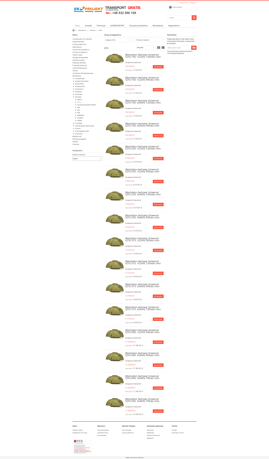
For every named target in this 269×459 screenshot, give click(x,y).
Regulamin (150, 438)
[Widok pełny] (163, 48)
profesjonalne (80, 86)
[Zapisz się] (193, 48)
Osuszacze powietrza (80, 52)
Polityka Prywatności (153, 435)
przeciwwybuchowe (82, 131)
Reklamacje (150, 433)
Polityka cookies (78, 430)
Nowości (75, 142)
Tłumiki (75, 71)
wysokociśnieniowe (81, 81)
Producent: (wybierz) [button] (142, 40)
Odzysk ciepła (77, 55)
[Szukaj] (194, 17)
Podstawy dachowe (79, 63)
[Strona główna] (107, 10)
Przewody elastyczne (80, 65)
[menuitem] (77, 25)
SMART (79, 121)
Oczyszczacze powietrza (81, 50)
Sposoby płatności (128, 433)
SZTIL (79, 102)
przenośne (79, 134)
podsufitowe (79, 84)
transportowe (80, 78)
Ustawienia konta (102, 433)
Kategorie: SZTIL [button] (110, 40)
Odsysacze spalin (79, 60)
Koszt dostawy (126, 430)
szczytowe (78, 123)
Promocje (76, 144)
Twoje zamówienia (103, 430)
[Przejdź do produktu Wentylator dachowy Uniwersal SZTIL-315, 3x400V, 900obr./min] (114, 288)
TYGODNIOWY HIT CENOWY (82, 39)
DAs (78, 110)
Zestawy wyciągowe (79, 139)
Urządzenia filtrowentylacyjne (83, 73)
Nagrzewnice (77, 47)
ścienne (78, 128)
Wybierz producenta (79, 154)
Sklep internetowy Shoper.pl (134, 457)
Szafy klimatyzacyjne (80, 68)
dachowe (78, 97)
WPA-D (79, 100)
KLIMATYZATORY (78, 42)
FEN (78, 113)
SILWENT (80, 118)
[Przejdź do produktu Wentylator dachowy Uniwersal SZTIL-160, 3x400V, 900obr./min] (114, 127)
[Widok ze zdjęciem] (158, 48)
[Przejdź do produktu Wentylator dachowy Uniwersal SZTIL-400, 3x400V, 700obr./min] (114, 380)
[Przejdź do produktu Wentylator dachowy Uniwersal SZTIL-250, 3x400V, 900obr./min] (114, 219)
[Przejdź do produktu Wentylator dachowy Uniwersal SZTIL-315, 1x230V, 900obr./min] (114, 242)
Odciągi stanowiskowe (80, 57)
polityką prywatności (177, 53)
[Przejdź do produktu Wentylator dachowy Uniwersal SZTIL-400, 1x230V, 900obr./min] (114, 334)
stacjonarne (79, 89)
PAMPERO (80, 115)
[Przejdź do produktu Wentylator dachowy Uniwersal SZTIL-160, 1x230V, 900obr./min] (114, 81)
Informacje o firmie (178, 433)
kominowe (78, 94)
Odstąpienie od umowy (80, 433)
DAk (78, 107)
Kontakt (174, 430)
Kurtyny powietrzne (79, 44)
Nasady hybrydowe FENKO (86, 105)
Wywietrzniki (77, 136)
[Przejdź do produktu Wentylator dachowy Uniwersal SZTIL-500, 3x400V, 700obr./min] (114, 403)
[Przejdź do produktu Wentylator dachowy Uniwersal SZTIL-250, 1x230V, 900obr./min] (114, 173)
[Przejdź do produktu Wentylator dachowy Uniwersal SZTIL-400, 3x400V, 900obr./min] (114, 357)
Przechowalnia (101, 435)
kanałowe (78, 92)
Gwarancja (150, 430)
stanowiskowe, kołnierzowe (84, 126)
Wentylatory (77, 76)
